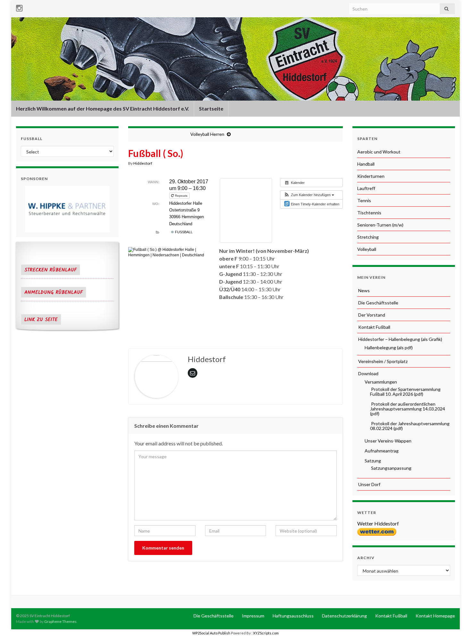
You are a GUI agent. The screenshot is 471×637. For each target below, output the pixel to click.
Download (367, 373)
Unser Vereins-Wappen (387, 440)
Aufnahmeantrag (381, 450)
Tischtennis (369, 212)
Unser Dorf (368, 484)
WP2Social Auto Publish (211, 633)
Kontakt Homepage (435, 615)
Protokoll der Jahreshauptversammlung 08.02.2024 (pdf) (410, 426)
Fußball (183, 232)
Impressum (252, 615)
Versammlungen (380, 382)
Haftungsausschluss (293, 615)
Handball (366, 164)
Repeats (181, 195)
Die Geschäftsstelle (377, 302)
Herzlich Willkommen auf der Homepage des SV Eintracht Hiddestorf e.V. (102, 108)
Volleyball (366, 249)
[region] (67, 209)
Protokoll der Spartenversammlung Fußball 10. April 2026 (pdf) (405, 391)
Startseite (211, 108)
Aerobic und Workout (379, 151)
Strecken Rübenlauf (50, 270)
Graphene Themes (60, 621)
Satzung (372, 460)
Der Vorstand (371, 315)
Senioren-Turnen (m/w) (380, 225)
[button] (308, 195)
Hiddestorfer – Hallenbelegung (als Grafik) (399, 339)
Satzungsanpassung (390, 468)
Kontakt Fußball (373, 327)
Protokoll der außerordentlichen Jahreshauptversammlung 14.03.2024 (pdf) (407, 408)
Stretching (368, 237)
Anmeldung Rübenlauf (53, 292)
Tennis (364, 200)
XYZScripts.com (266, 633)
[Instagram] (19, 7)
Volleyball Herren (207, 134)
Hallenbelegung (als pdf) (388, 347)
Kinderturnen (370, 176)
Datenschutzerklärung (344, 615)
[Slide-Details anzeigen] (67, 209)
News (363, 290)
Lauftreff (366, 188)
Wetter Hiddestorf (378, 523)
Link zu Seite (41, 320)
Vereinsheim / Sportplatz (382, 361)
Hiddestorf (142, 163)
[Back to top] (457, 623)
